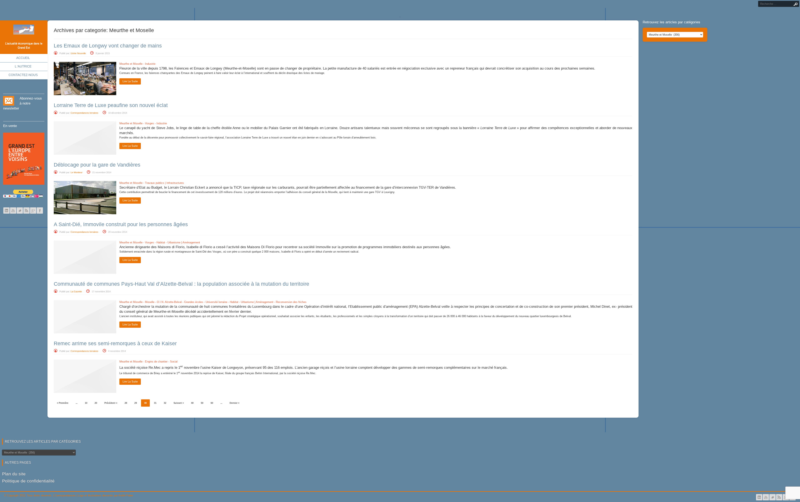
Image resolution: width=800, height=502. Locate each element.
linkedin (6, 210)
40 (192, 403)
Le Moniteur (76, 172)
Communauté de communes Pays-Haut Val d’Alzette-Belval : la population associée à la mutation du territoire (181, 284)
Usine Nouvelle (78, 53)
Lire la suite (130, 81)
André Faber (125, 495)
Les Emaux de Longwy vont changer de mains (108, 46)
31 (155, 403)
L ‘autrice (23, 66)
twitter (20, 210)
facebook (40, 210)
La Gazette (76, 291)
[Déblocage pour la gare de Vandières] (85, 213)
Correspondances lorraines (84, 113)
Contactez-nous (23, 75)
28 (126, 403)
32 (165, 403)
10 (86, 403)
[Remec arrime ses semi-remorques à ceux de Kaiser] (85, 392)
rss (26, 210)
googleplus (33, 210)
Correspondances (65, 495)
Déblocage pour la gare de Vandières (97, 165)
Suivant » (179, 403)
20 (96, 403)
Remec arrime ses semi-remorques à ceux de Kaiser (115, 343)
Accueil (23, 58)
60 (212, 403)
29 (135, 403)
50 (202, 403)
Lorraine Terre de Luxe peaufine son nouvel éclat (111, 105)
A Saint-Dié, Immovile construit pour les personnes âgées (121, 224)
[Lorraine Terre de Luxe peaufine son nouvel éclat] (85, 153)
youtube (13, 210)
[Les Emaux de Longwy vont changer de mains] (85, 94)
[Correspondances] (23, 31)
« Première (62, 403)
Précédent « (110, 403)
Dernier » (234, 403)
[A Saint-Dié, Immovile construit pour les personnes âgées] (85, 272)
